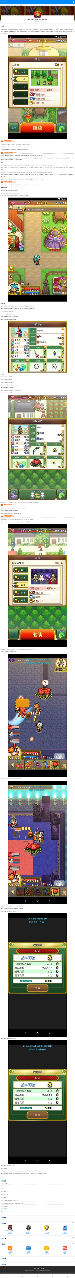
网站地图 (43, 1268)
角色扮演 (16, 5)
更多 (73, 1222)
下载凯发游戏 (3, 1)
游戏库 (12, 5)
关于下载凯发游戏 (34, 1268)
